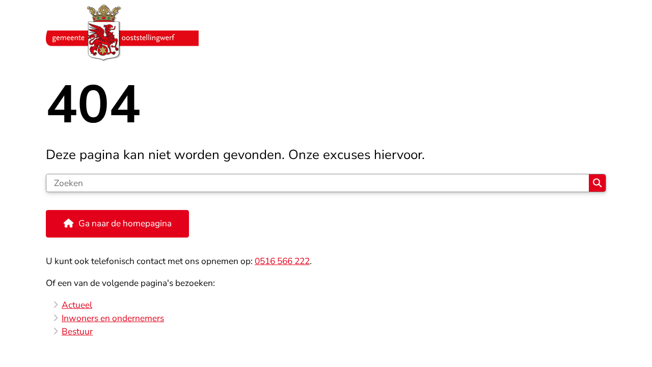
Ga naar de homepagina (125, 223)
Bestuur (77, 331)
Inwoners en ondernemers (113, 318)
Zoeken (597, 183)
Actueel (77, 305)
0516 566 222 (282, 261)
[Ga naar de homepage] (321, 33)
